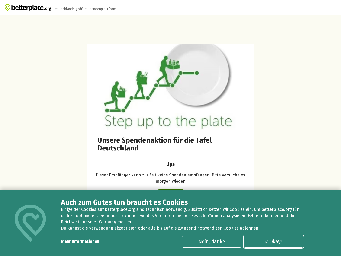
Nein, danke (212, 242)
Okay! (276, 242)
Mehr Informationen (80, 241)
